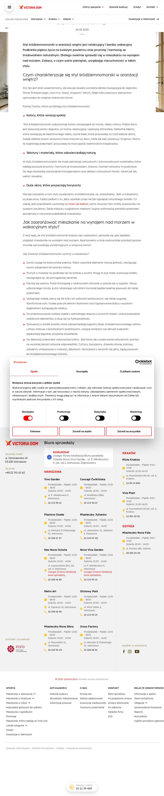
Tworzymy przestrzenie (92, 707)
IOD (110, 716)
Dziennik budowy (118, 7)
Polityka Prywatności (43, 748)
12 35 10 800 (133, 483)
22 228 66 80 (55, 579)
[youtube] (137, 651)
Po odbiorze (114, 707)
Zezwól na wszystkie (128, 431)
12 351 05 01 (133, 516)
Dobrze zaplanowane (91, 698)
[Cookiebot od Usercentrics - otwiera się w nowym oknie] (138, 362)
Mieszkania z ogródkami (19, 711)
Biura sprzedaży (116, 694)
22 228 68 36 (90, 649)
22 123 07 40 (91, 538)
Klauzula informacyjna (18, 748)
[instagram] (129, 651)
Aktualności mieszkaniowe (64, 698)
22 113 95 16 (90, 579)
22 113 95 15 (90, 614)
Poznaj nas (86, 694)
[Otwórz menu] (9, 7)
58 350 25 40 (133, 553)
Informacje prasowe (60, 702)
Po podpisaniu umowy (120, 698)
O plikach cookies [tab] (130, 371)
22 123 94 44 (55, 649)
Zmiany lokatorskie (118, 702)
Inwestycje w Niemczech (142, 19)
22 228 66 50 (55, 611)
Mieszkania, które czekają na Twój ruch (27, 720)
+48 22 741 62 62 (15, 472)
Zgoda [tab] (34, 371)
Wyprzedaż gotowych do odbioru (24, 707)
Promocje (11, 716)
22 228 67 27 (55, 538)
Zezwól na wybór (82, 431)
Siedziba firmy (115, 711)
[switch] (64, 418)
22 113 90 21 (55, 502)
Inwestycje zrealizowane (93, 702)
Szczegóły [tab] (82, 371)
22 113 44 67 (91, 502)
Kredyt (137, 7)
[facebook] (123, 651)
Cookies (60, 748)
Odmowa (35, 431)
